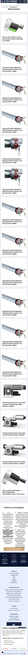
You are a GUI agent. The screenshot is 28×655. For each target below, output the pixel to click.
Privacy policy (14, 618)
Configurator (14, 582)
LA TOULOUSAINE (14, 573)
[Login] (22, 1)
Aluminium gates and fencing (14, 597)
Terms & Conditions (14, 601)
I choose (14, 648)
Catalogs (14, 580)
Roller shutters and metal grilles (14, 590)
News (14, 579)
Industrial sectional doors (14, 591)
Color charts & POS (14, 599)
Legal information (14, 616)
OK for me (23, 648)
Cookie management (14, 620)
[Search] (18, 1)
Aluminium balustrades (14, 595)
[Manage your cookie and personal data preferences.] (3, 652)
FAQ (14, 577)
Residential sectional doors (14, 593)
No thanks (5, 648)
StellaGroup (14, 575)
